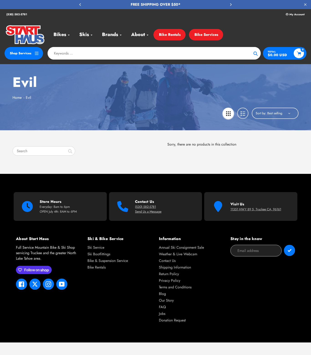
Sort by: (261, 113)
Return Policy (169, 274)
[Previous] (80, 4)
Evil (28, 97)
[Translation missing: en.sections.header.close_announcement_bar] (305, 4)
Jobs (162, 313)
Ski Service (95, 247)
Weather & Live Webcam (178, 254)
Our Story (166, 300)
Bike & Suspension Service (107, 260)
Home (17, 97)
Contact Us (167, 260)
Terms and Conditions (175, 287)
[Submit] (289, 250)
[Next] (230, 4)
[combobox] (44, 151)
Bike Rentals (170, 34)
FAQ (162, 307)
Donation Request (172, 320)
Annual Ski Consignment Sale (181, 247)
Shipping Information (175, 267)
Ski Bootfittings (98, 254)
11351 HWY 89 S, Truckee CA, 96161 (255, 209)
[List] (242, 113)
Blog (162, 293)
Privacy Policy (169, 280)
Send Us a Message (148, 211)
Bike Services (206, 34)
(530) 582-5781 (16, 14)
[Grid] (228, 113)
